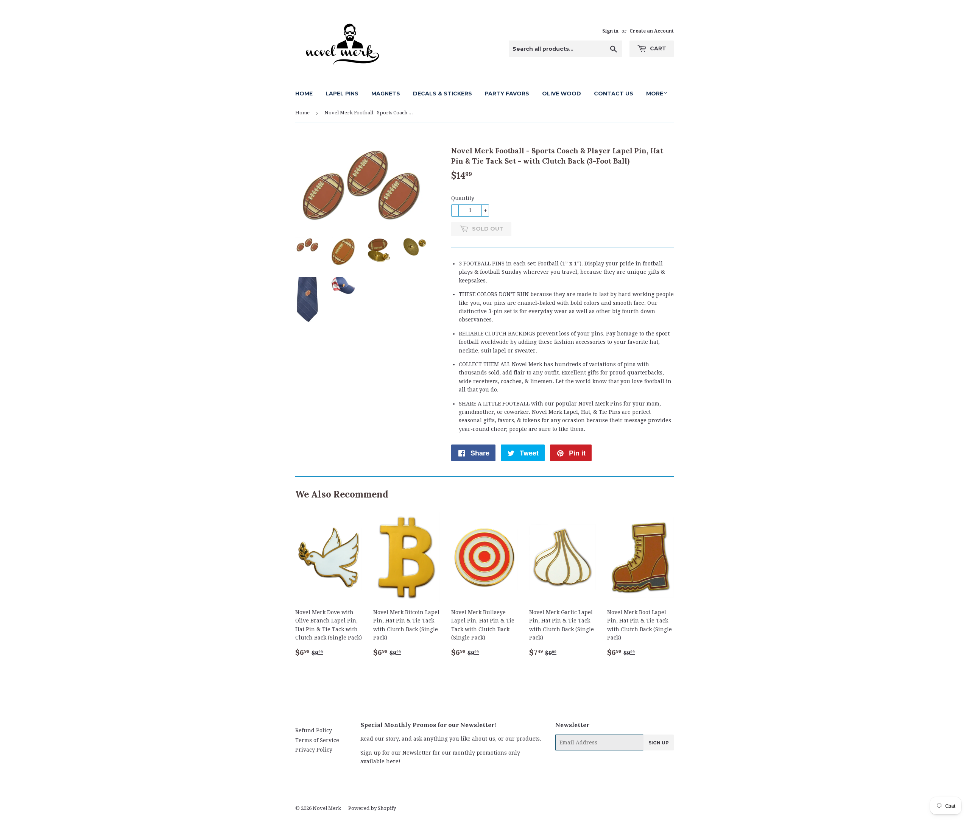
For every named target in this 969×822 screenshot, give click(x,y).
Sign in (610, 31)
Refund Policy (313, 730)
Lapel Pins (342, 93)
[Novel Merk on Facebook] (462, 788)
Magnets (385, 93)
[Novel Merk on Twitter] (448, 788)
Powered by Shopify (372, 808)
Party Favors (507, 93)
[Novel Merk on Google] (489, 788)
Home (304, 93)
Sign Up (658, 743)
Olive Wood (561, 93)
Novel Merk (327, 808)
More (654, 93)
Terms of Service (317, 740)
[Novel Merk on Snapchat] (516, 788)
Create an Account (651, 31)
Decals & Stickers (442, 93)
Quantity (462, 198)
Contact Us (613, 93)
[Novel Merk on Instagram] (504, 788)
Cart (657, 48)
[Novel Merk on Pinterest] (475, 788)
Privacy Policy (313, 750)
